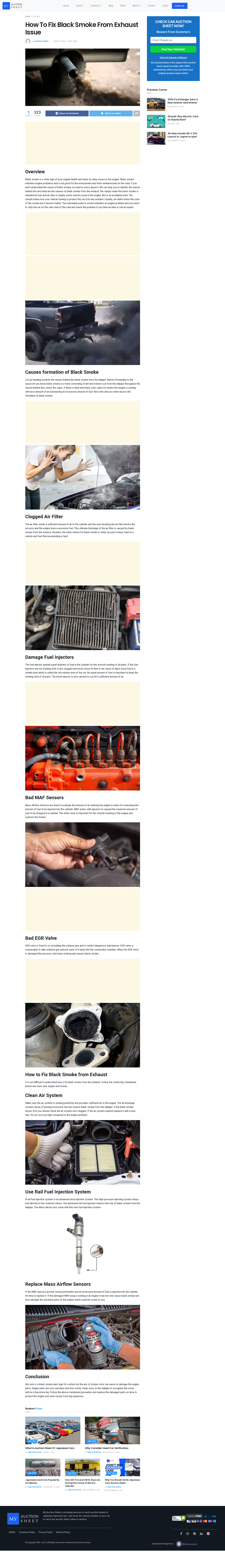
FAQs (122, 5)
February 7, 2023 (176, 106)
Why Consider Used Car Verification (106, 1448)
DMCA (12, 1532)
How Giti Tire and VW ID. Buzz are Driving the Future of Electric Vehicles (82, 1482)
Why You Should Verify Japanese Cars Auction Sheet (122, 1481)
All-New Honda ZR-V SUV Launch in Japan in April (182, 135)
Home (66, 5)
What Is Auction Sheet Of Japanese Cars (49, 1448)
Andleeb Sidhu (41, 41)
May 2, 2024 (49, 1452)
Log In (165, 5)
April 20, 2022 (59, 41)
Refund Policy (63, 1532)
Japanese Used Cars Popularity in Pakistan (42, 1481)
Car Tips (36, 16)
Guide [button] (79, 5)
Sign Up (179, 5)
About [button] (136, 5)
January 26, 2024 (111, 1452)
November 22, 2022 (177, 140)
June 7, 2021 (174, 123)
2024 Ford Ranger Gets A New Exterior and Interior (183, 101)
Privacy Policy (45, 1532)
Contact (151, 5)
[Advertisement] (82, 143)
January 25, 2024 (52, 1487)
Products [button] (95, 5)
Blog (111, 5)
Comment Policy (27, 1532)
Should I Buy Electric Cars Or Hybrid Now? (183, 118)
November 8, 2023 (92, 1490)
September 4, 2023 (114, 1490)
